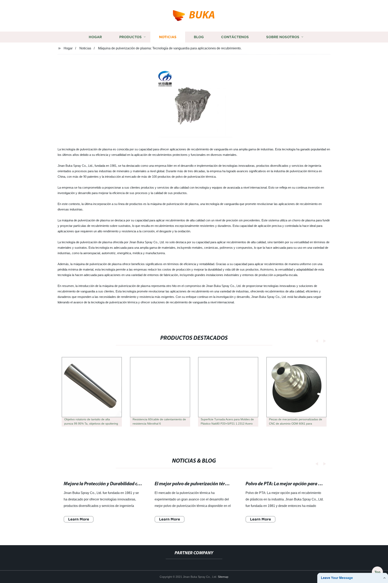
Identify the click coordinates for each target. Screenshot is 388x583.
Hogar (95, 37)
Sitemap (223, 576)
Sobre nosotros (282, 37)
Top (377, 570)
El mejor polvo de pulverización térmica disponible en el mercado (221, 483)
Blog (199, 37)
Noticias (167, 37)
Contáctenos (235, 37)
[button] (315, 340)
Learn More (78, 519)
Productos (130, 37)
